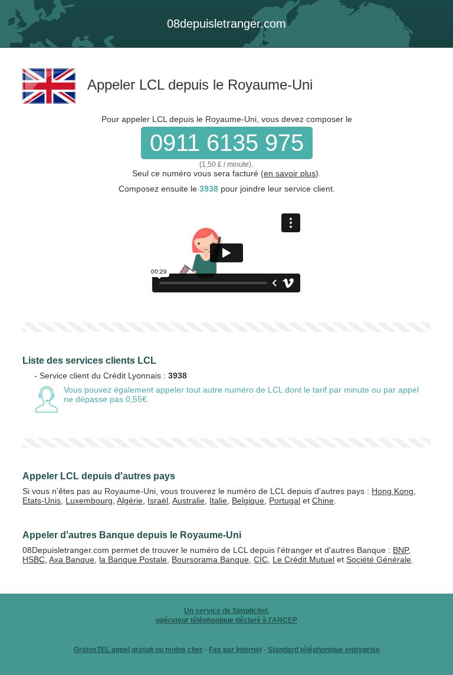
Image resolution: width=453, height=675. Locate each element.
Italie (218, 500)
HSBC (33, 559)
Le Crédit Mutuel (303, 559)
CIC (261, 559)
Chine (323, 500)
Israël (157, 500)
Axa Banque (71, 559)
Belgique (248, 500)
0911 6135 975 (227, 143)
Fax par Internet (235, 650)
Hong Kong (392, 491)
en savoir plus (290, 173)
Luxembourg (89, 500)
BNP (400, 550)
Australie (188, 500)
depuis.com (226, 23)
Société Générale (378, 559)
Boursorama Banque (210, 559)
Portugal (284, 500)
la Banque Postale (133, 559)
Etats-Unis (41, 500)
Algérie (130, 500)
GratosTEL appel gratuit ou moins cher (138, 650)
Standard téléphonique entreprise (324, 650)
